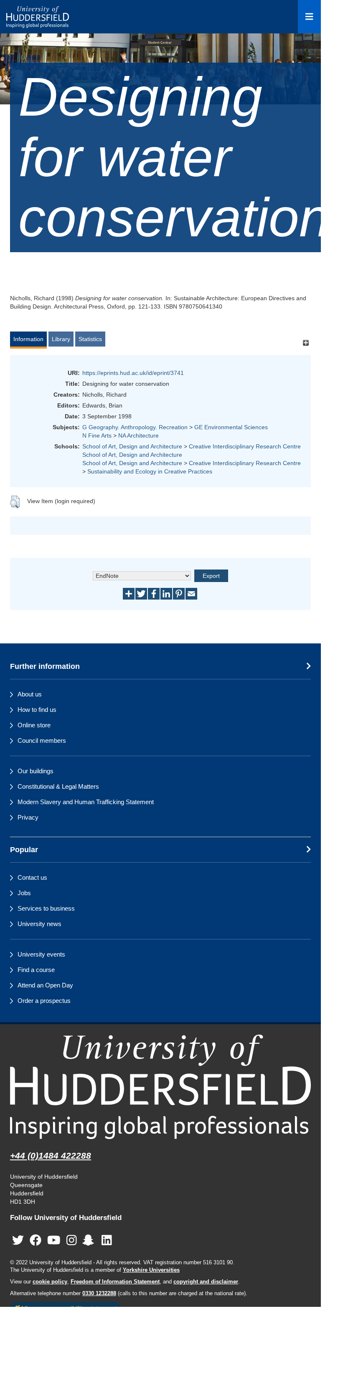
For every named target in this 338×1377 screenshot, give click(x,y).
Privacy (28, 817)
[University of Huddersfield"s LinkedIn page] (107, 1240)
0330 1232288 (99, 1293)
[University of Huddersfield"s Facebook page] (35, 1240)
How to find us (37, 709)
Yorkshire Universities (151, 1270)
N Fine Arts (97, 435)
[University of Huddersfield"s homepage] (160, 1087)
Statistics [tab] (90, 339)
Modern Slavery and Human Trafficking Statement (86, 801)
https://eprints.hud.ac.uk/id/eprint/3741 (133, 373)
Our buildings (35, 771)
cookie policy (50, 1282)
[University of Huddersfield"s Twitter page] (18, 1240)
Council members (42, 740)
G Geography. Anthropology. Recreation (135, 427)
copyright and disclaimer (205, 1282)
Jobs (24, 892)
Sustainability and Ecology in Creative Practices (149, 471)
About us (30, 694)
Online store (34, 725)
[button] (15, 502)
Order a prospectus (44, 1000)
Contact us (32, 877)
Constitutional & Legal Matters (58, 786)
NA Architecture (138, 435)
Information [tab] (28, 339)
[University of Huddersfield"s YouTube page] (54, 1240)
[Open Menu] (309, 16)
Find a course (36, 969)
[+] (305, 343)
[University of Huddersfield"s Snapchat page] (89, 1240)
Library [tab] (61, 339)
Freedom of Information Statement (115, 1282)
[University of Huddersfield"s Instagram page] (71, 1240)
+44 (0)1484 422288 (50, 1155)
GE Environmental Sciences (231, 427)
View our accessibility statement (68, 1308)
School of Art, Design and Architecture (132, 446)
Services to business (46, 908)
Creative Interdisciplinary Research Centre (245, 446)
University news (39, 923)
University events (41, 954)
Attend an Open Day (45, 985)
